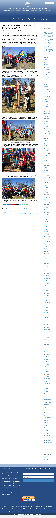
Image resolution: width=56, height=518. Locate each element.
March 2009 (46, 373)
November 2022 (47, 133)
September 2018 (47, 202)
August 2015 (46, 263)
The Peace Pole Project (48, 445)
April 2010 (46, 351)
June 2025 (46, 81)
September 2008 (47, 383)
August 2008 (46, 384)
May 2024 (45, 103)
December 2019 (47, 177)
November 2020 (47, 162)
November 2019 (47, 179)
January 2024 (46, 109)
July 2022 (45, 140)
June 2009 (46, 368)
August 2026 (46, 57)
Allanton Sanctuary (47, 399)
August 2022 (46, 138)
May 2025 (45, 82)
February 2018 (46, 212)
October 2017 (46, 219)
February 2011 (46, 335)
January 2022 (46, 150)
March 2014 (46, 292)
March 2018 (46, 211)
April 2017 (46, 229)
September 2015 (47, 261)
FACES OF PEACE (47, 410)
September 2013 (47, 302)
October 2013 (46, 300)
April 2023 (46, 125)
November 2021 (47, 153)
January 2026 (46, 69)
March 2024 (46, 106)
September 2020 (47, 163)
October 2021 (46, 155)
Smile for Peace (47, 433)
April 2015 (46, 270)
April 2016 (46, 249)
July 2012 (45, 319)
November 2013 (47, 298)
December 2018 (47, 197)
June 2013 (46, 307)
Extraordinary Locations (48, 408)
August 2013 (46, 303)
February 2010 (46, 354)
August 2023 (46, 118)
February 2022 (46, 148)
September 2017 (47, 221)
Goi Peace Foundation (37, 511)
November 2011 (47, 329)
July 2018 (45, 206)
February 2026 (46, 67)
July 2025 (45, 79)
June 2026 (46, 60)
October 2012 (46, 315)
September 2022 (47, 136)
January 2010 (46, 356)
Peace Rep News (47, 424)
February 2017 (46, 233)
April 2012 (46, 324)
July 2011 (45, 332)
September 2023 (47, 116)
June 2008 (46, 388)
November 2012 (47, 314)
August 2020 (46, 165)
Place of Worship (47, 425)
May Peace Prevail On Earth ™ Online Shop (12, 10)
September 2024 (47, 96)
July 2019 (45, 185)
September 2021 (47, 157)
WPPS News (46, 457)
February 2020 (46, 173)
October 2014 (46, 280)
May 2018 (45, 209)
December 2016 (47, 236)
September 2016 (47, 241)
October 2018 (46, 200)
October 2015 (46, 260)
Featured (15, 208)
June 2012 (46, 320)
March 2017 (46, 231)
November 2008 (47, 379)
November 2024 (47, 92)
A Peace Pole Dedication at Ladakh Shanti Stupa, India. (48, 36)
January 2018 (46, 214)
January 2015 (46, 275)
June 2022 (46, 141)
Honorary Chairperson (6, 508)
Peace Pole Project (25, 10)
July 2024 (45, 99)
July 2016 (45, 244)
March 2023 (46, 126)
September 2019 (47, 182)
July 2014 (45, 285)
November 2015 (47, 258)
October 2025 (46, 74)
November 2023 (47, 113)
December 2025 (47, 71)
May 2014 (45, 288)
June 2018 (46, 207)
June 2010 (46, 347)
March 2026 (46, 65)
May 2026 (45, 62)
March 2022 (46, 146)
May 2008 (45, 389)
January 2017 (46, 234)
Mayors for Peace (47, 419)
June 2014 (46, 287)
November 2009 (47, 359)
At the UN (22, 13)
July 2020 (45, 167)
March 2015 (46, 271)
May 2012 (45, 322)
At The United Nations (48, 402)
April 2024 (46, 104)
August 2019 (46, 184)
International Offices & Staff (26, 511)
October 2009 (46, 361)
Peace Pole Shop (34, 10)
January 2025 (46, 89)
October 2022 (46, 135)
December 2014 (47, 276)
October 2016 (46, 239)
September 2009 (47, 362)
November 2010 (47, 339)
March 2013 (46, 312)
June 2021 (46, 158)
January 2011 (46, 337)
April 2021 (46, 160)
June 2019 (46, 187)
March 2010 (46, 352)
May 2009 (45, 369)
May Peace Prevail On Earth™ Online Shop (20, 508)
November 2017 (47, 217)
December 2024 (47, 91)
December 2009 (47, 357)
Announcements (47, 400)
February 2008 (46, 393)
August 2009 (46, 364)
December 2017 (47, 216)
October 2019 (46, 180)
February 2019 (46, 194)
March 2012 (46, 325)
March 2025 (46, 86)
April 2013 (46, 310)
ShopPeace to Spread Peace (13, 511)
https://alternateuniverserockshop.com (20, 201)
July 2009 (45, 366)
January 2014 (46, 295)
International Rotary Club (48, 417)
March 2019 (46, 192)
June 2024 (46, 101)
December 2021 (47, 152)
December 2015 (47, 256)
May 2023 (45, 123)
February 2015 (46, 273)
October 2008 (46, 381)
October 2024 (46, 94)
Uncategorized (46, 452)
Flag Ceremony (21, 8)
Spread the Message (48, 10)
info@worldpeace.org (8, 475)
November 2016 (47, 238)
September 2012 (47, 317)
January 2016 (46, 254)
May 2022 (45, 143)
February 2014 (46, 293)
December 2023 (47, 111)
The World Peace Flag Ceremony (24, 208)
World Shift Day (47, 456)
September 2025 (47, 76)
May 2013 (45, 308)
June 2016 (46, 246)
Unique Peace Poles (47, 454)
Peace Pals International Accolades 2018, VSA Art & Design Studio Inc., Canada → (23, 213)
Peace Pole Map (39, 508)
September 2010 (47, 342)
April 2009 (46, 371)
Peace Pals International (41, 8)
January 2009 (46, 376)
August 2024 (46, 98)
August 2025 (46, 77)
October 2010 (46, 341)
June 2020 (46, 168)
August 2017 (46, 222)
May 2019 (45, 189)
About (14, 8)
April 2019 (46, 190)
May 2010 (45, 349)
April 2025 (46, 84)
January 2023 (46, 130)
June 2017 (46, 226)
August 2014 (46, 283)
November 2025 (47, 72)
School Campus (47, 432)
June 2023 (46, 121)
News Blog (41, 10)
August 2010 (46, 344)
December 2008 (47, 378)
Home (10, 8)
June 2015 (46, 266)
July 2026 (45, 59)
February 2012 (46, 327)
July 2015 (45, 265)
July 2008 (45, 386)
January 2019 (46, 195)
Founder (50, 506)
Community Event (9, 208)
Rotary (45, 427)
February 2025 (46, 87)
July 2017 (45, 224)
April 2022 (46, 145)
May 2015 (45, 268)
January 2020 (46, 175)
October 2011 (46, 330)
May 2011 (45, 334)
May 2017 (45, 227)
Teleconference (47, 438)
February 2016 (46, 253)
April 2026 (46, 64)
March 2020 (46, 172)
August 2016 (46, 243)
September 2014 (47, 281)
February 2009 (46, 374)
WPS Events (46, 459)
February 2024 (46, 108)
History (45, 506)
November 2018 (47, 199)
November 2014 (47, 278)
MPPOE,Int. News (47, 420)
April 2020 (46, 170)
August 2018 (46, 204)
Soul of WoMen (47, 435)
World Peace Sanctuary (30, 13)
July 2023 (45, 119)
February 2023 (46, 128)
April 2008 (46, 391)
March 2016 (46, 251)
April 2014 (46, 290)
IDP (44, 415)
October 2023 (46, 114)
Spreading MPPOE (47, 437)
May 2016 (45, 248)
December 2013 (47, 297)
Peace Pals (46, 422)
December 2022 (47, 131)
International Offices (29, 8)
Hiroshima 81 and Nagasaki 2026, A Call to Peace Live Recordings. (48, 32)
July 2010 (45, 346)
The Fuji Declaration (47, 440)
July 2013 (45, 305)
